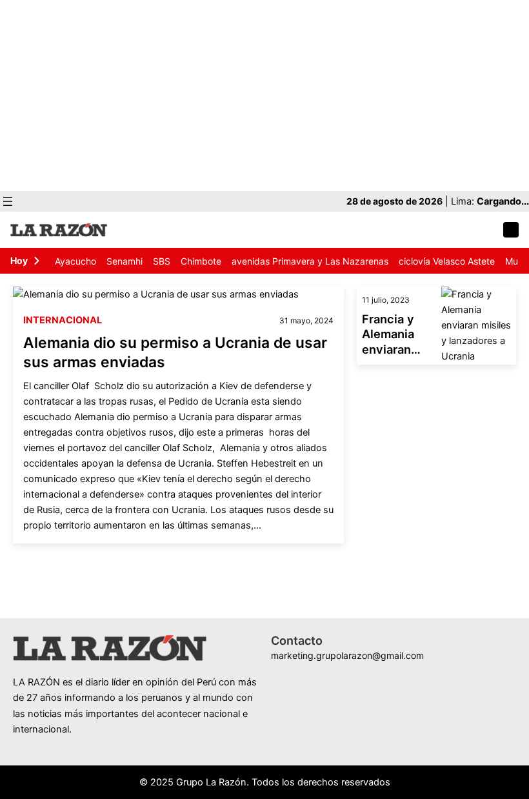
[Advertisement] (264, 95)
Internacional (62, 320)
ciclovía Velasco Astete (447, 261)
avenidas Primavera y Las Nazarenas (310, 261)
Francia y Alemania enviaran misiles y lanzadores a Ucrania (398, 335)
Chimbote (201, 261)
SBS (161, 261)
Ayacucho (75, 261)
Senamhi (124, 261)
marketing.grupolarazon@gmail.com (347, 655)
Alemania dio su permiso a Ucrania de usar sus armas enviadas (175, 352)
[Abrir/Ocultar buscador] (511, 230)
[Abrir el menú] (7, 201)
